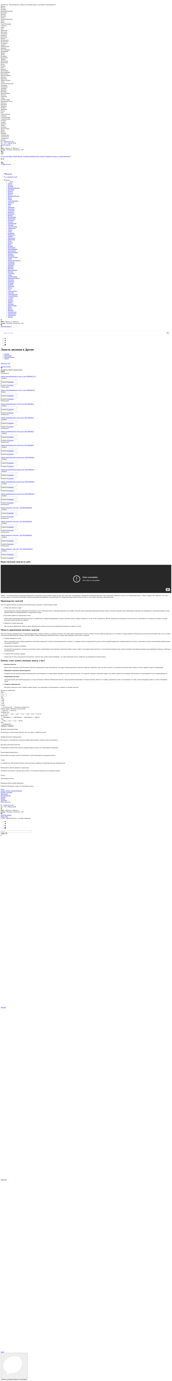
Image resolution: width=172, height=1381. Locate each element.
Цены (38, 156)
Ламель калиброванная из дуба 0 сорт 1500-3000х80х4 (17, 431)
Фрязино (10, 300)
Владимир (11, 189)
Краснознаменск (13, 252)
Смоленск (11, 202)
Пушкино (11, 283)
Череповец (11, 207)
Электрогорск (12, 312)
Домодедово (11, 228)
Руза (9, 289)
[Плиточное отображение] (1, 371)
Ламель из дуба (5, 363)
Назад (11, 181)
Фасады (3, 797)
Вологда (10, 191)
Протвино (11, 281)
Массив (20, 156)
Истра (10, 241)
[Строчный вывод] (3, 371)
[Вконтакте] (5, 339)
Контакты (67, 156)
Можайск (11, 267)
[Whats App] (5, 345)
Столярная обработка (29, 156)
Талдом (10, 299)
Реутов (10, 288)
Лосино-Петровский (14, 260)
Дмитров (10, 225)
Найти (3, 833)
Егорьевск (11, 233)
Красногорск (12, 251)
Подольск (11, 280)
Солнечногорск (12, 294)
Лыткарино (11, 263)
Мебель (3, 799)
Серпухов (11, 292)
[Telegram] (5, 341)
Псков (10, 197)
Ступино (10, 297)
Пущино (10, 284)
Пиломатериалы (6, 795)
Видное (10, 215)
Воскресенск (12, 218)
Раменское (11, 286)
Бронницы (11, 214)
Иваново (10, 193)
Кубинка (10, 254)
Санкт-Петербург (13, 201)
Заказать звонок (5, 145)
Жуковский (11, 234)
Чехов (9, 307)
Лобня (10, 259)
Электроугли (12, 315)
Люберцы (11, 265)
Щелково (10, 310)
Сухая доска (4, 156)
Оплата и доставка (58, 156)
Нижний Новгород (14, 196)
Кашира (10, 243)
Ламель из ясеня (6, 366)
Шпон (11, 156)
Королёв (10, 246)
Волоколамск (12, 217)
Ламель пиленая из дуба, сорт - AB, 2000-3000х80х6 (17, 549)
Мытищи (10, 268)
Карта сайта (4, 816)
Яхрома (10, 317)
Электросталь (12, 313)
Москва (10, 185)
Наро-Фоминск (12, 270)
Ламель (15, 156)
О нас (2, 789)
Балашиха (11, 212)
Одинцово (11, 273)
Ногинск (10, 272)
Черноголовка (12, 305)
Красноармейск (12, 249)
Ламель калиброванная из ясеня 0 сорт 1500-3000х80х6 (17, 457)
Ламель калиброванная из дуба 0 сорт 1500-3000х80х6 (17, 404)
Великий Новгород (14, 188)
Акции (42, 156)
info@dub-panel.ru (6, 326)
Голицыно (11, 220)
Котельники (11, 247)
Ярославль (11, 209)
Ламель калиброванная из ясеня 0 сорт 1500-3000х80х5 (17, 469)
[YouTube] (5, 343)
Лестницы (4, 800)
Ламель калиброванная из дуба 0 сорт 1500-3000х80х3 (17, 445)
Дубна (10, 231)
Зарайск (10, 236)
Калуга (10, 194)
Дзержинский (12, 223)
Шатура (10, 309)
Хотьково (11, 304)
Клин (9, 244)
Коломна (10, 186)
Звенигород (11, 238)
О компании (48, 156)
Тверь (9, 204)
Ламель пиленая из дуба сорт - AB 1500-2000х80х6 (16, 535)
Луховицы (11, 262)
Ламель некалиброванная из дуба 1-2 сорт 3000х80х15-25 (18, 376)
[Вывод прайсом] (4, 371)
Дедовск (10, 222)
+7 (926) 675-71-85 (8, 141)
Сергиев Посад (12, 291)
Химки (10, 302)
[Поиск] (2, 153)
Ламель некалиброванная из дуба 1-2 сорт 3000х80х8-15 (18, 390)
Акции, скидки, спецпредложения (11, 791)
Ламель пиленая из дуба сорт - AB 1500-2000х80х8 (16, 521)
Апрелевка (11, 210)
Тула (9, 206)
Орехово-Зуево (12, 276)
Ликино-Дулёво (13, 257)
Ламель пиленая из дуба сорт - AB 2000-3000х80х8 (16, 507)
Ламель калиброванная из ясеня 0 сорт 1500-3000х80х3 (17, 494)
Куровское (11, 255)
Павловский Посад (14, 278)
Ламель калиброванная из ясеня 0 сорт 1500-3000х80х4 (17, 482)
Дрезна (10, 230)
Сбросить (10, 726)
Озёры (10, 275)
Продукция (4, 794)
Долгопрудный (12, 226)
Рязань (10, 199)
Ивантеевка (11, 239)
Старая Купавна (13, 296)
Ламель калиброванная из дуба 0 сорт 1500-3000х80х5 (17, 417)
